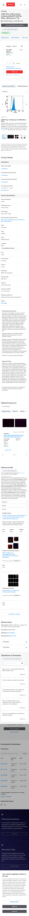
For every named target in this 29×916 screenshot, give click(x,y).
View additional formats (8, 248)
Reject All (14, 906)
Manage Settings (14, 901)
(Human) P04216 (11, 632)
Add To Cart (14, 72)
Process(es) (6, 647)
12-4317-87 (4, 129)
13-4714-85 (19, 124)
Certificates (16, 37)
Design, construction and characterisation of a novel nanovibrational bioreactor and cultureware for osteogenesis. (14, 517)
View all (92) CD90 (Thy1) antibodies (14, 25)
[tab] (14, 642)
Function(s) (6, 641)
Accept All (14, 911)
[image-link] (14, 104)
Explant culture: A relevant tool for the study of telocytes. (10, 591)
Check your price (10, 66)
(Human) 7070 (12, 636)
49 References (19, 21)
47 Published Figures (7, 21)
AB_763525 (4, 303)
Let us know (21, 473)
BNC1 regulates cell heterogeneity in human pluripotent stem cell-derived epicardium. (10, 555)
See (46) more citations (14, 614)
